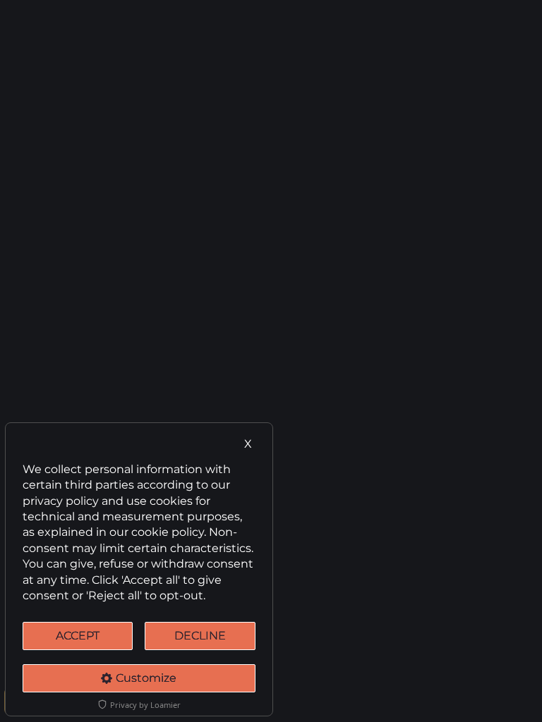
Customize (146, 678)
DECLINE (200, 635)
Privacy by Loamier (145, 704)
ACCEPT (78, 635)
